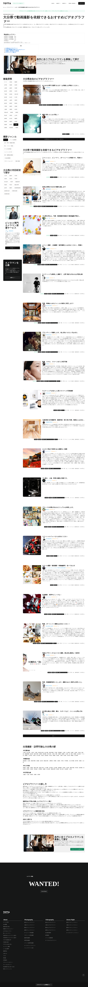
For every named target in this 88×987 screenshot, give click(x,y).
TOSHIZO (48, 87)
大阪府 (5, 109)
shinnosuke (48, 393)
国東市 (10, 187)
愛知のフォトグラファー (29, 927)
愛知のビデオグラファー (50, 927)
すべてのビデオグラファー (50, 940)
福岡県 (10, 121)
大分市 (5, 175)
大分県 (16, 124)
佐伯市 (10, 178)
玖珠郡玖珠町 (7, 193)
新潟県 (5, 97)
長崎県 (5, 124)
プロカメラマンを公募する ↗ (18, 3)
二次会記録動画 (7, 158)
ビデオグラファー (10, 7)
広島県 (10, 115)
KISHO (47, 363)
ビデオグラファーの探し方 (10, 52)
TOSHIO (48, 655)
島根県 (16, 112)
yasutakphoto (49, 538)
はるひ (47, 116)
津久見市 (6, 181)
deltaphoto (11, 230)
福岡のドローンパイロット (72, 930)
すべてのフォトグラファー (29, 945)
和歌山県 (6, 112)
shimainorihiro (49, 305)
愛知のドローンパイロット (72, 927)
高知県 (5, 121)
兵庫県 (10, 109)
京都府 (16, 106)
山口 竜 (48, 218)
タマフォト (48, 451)
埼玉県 (16, 91)
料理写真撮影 (27, 940)
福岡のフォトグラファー (29, 930)
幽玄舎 (47, 509)
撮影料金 (5, 951)
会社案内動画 (48, 932)
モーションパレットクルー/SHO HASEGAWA (56, 567)
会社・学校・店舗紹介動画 (9, 142)
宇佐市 (10, 184)
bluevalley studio (49, 626)
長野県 (16, 100)
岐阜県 (5, 103)
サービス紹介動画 (7, 148)
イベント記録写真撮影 (29, 942)
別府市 (10, 175)
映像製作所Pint (49, 422)
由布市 (5, 187)
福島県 (10, 88)
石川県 (16, 97)
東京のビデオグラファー (50, 922)
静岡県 (10, 103)
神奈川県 (16, 94)
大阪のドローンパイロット (72, 924)
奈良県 (16, 109)
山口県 (16, 115)
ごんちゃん (48, 596)
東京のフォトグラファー (29, 922)
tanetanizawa (48, 334)
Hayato (47, 277)
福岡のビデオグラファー (50, 930)
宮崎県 (5, 127)
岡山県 (5, 115)
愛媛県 (16, 118)
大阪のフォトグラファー (29, 924)
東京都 (10, 94)
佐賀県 (16, 121)
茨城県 (16, 88)
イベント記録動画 (12, 139)
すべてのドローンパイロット (72, 932)
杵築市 (5, 184)
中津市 (16, 175)
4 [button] (34, 102)
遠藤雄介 (48, 248)
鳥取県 (11, 112)
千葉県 (5, 94)
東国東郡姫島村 (18, 187)
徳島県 (5, 118)
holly (47, 714)
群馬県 (10, 91)
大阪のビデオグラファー (50, 924)
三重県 (5, 106)
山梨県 (10, 100)
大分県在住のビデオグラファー (11, 48)
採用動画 (47, 935)
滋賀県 (10, 106)
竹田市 (11, 181)
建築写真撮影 (27, 937)
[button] (58, 3)
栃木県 (5, 91)
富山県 (10, 97)
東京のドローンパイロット (72, 922)
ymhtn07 (48, 161)
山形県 (5, 88)
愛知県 (16, 103)
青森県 (16, 81)
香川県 (10, 118)
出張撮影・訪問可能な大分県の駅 (12, 50)
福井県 (5, 100)
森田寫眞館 (48, 189)
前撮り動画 (18, 161)
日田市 (5, 178)
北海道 (10, 81)
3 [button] (33, 641)
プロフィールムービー (8, 161)
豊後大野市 (17, 184)
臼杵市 (16, 178)
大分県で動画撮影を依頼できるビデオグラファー (15, 49)
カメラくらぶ (49, 480)
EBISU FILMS (49, 685)
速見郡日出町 (7, 190)
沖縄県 (16, 127)
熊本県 (10, 124)
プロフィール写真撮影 (29, 935)
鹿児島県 (11, 127)
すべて (5, 81)
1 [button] (29, 102)
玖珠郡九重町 (14, 190)
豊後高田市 (17, 181)
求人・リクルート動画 (8, 145)
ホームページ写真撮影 (29, 932)
